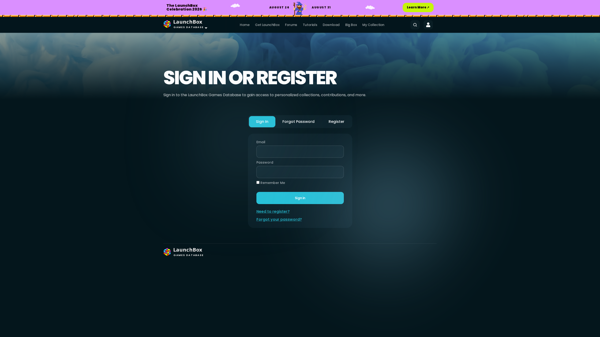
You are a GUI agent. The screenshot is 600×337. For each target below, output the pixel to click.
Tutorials (310, 24)
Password (263, 162)
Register (336, 121)
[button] (184, 25)
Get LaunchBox (267, 24)
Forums (291, 24)
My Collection (373, 24)
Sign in (300, 198)
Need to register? (273, 211)
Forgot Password (298, 121)
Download (331, 24)
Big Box (351, 24)
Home (244, 24)
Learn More (418, 7)
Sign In (262, 121)
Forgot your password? (279, 219)
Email (260, 142)
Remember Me (272, 182)
